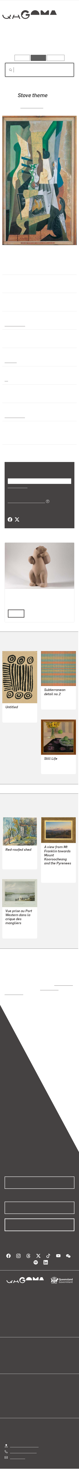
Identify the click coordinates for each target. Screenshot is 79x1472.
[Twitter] (17, 520)
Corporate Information (42, 1470)
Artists (38, 44)
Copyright (63, 1465)
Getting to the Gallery (24, 1437)
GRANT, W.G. (14, 855)
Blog (44, 1350)
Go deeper (63, 44)
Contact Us (17, 1449)
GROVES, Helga (54, 699)
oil (6, 379)
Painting (10, 361)
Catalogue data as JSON (25, 501)
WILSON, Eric (32, 106)
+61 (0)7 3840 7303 (23, 1443)
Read (14, 613)
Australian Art (15, 324)
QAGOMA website (17, 1355)
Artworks (15, 44)
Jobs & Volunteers (22, 1465)
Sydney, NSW (14, 416)
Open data (11, 1350)
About (45, 1355)
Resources (56, 58)
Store (8, 1359)
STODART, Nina (55, 764)
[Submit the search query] (7, 70)
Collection (29, 28)
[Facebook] (10, 520)
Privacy (46, 1465)
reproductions (62, 980)
